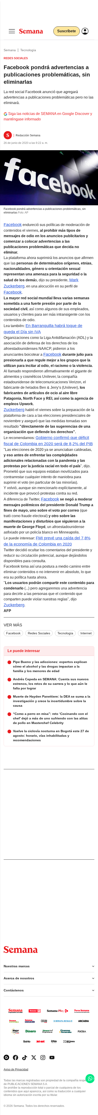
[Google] (6, 1057)
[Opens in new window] (15, 1057)
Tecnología (28, 50)
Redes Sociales (39, 633)
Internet (86, 633)
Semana (10, 50)
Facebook (13, 224)
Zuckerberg (14, 409)
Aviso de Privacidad (21, 1069)
